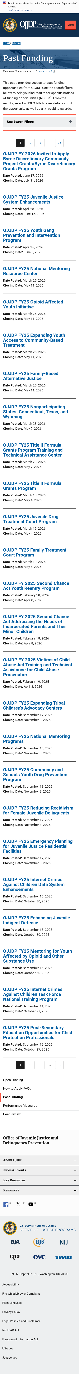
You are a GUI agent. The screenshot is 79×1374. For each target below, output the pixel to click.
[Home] (41, 25)
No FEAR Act (10, 1330)
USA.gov (7, 1348)
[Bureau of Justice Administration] (15, 1245)
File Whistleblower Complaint (21, 1293)
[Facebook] (7, 1205)
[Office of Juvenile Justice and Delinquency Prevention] (15, 1260)
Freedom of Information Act (20, 1339)
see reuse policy (45, 71)
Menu (70, 24)
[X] (20, 1205)
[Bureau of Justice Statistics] (39, 1247)
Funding (16, 42)
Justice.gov (9, 1357)
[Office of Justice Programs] (10, 25)
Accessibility (10, 1284)
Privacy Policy (11, 1312)
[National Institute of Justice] (64, 1245)
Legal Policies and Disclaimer (21, 1321)
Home (6, 42)
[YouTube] (32, 1205)
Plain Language (12, 1303)
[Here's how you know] (39, 6)
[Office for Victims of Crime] (39, 1260)
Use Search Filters (20, 122)
